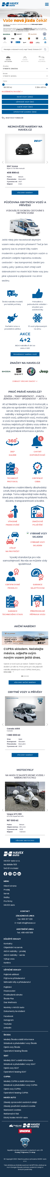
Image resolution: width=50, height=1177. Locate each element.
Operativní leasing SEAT (15, 1071)
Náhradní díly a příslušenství (17, 982)
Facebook (8, 1016)
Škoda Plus (9, 998)
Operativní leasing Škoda (15, 1051)
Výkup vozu (9, 959)
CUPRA (7, 1076)
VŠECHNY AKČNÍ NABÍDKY (25, 682)
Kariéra (7, 962)
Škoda (7, 1035)
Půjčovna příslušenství (14, 978)
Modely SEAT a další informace (18, 1060)
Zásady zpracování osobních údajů (20, 1102)
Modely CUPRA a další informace (19, 1081)
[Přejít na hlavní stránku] (10, 4)
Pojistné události (11, 974)
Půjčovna (24, 1152)
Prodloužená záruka (13, 994)
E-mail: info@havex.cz (25, 923)
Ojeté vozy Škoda (12, 1047)
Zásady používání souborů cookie (19, 1106)
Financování (9, 991)
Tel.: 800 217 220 (25, 919)
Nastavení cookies (12, 1110)
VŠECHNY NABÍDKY (25, 193)
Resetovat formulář (14, 118)
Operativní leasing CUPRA (16, 1092)
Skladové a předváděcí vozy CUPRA (20, 1085)
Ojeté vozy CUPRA (12, 1089)
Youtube (8, 1024)
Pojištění (8, 987)
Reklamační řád (11, 1113)
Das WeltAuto (10, 1002)
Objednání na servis (13, 947)
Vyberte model (10, 76)
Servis (6, 893)
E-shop (32, 1152)
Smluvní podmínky (25, 1169)
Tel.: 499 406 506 (25, 932)
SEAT (6, 1056)
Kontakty (8, 943)
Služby (7, 897)
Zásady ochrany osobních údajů (29, 1167)
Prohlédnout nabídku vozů (25, 354)
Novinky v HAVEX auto (14, 1007)
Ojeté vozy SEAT (11, 1068)
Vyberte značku (10, 69)
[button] (2, 162)
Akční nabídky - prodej (15, 951)
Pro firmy (8, 901)
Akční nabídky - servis (14, 955)
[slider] (3, 84)
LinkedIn (7, 1027)
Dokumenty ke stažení (14, 1011)
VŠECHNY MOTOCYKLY (25, 840)
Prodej (7, 889)
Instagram (9, 1020)
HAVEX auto (9, 905)
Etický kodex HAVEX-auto (16, 1117)
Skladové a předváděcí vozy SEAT (20, 1064)
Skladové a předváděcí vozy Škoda (20, 1043)
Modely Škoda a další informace (19, 1039)
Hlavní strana (10, 886)
